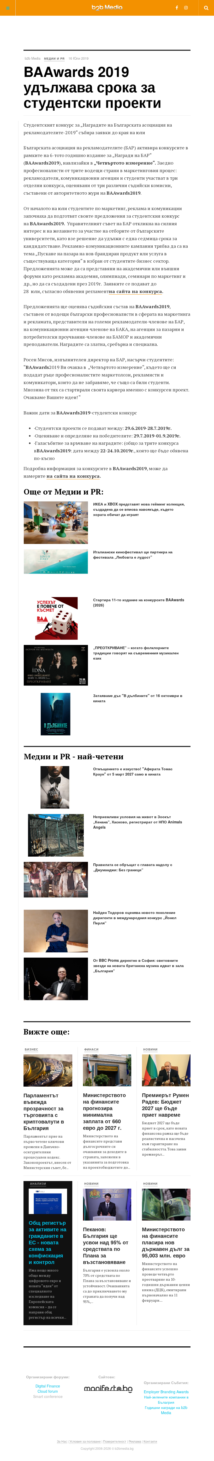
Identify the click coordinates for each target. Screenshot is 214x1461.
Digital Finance (47, 1386)
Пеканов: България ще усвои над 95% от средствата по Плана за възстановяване (105, 1245)
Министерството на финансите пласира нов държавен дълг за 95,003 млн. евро (165, 1242)
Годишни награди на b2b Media (166, 1410)
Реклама (135, 1441)
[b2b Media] (107, 8)
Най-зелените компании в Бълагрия (166, 1399)
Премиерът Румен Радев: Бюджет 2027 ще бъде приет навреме (165, 1104)
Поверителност (114, 1441)
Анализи (38, 1183)
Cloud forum (48, 1391)
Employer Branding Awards (166, 1391)
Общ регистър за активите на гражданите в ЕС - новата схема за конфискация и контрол (47, 1242)
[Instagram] (186, 7)
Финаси (91, 1049)
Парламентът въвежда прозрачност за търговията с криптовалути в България (43, 1111)
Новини (150, 1049)
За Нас (62, 1441)
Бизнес (31, 1049)
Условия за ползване (85, 1441)
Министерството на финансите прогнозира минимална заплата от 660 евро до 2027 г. (104, 1111)
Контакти (150, 1441)
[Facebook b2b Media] (177, 7)
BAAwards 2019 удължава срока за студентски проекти (92, 87)
